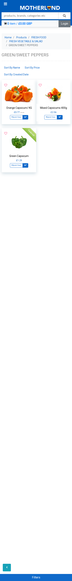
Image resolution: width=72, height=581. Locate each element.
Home (8, 37)
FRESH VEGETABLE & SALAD (26, 41)
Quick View (16, 117)
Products (21, 37)
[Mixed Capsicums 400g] (53, 94)
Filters (36, 577)
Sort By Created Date (16, 74)
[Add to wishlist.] (6, 85)
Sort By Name (12, 67)
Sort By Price (32, 67)
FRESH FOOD (38, 37)
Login (64, 23)
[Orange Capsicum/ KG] (19, 94)
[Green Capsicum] (19, 142)
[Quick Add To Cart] (25, 117)
